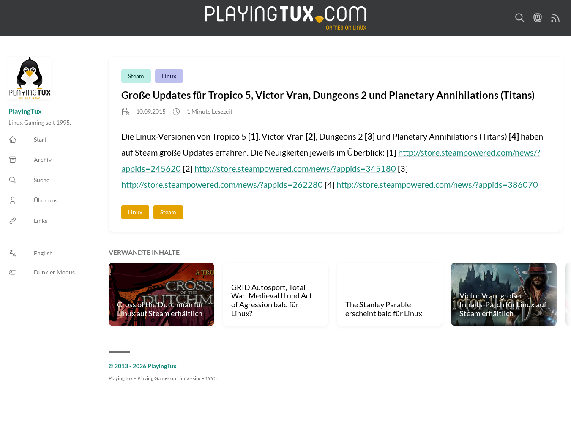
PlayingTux (25, 111)
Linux (169, 75)
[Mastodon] (537, 17)
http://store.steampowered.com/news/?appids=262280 (222, 184)
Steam (136, 75)
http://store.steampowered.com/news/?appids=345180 (295, 168)
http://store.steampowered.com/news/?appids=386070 (437, 184)
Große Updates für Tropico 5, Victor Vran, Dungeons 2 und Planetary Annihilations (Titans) (328, 95)
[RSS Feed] (555, 17)
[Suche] (519, 17)
